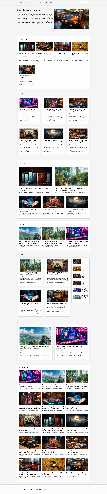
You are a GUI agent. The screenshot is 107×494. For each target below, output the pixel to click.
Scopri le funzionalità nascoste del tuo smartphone (84, 268)
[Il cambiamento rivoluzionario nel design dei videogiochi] (29, 133)
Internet (46, 2)
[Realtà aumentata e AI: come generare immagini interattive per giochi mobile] (53, 102)
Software (40, 2)
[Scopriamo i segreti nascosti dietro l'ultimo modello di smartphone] (44, 46)
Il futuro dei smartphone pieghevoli (28, 10)
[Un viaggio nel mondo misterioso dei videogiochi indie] (53, 133)
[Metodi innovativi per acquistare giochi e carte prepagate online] (29, 102)
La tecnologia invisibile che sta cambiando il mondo (29, 304)
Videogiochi (28, 2)
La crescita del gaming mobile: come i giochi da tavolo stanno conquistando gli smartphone (78, 110)
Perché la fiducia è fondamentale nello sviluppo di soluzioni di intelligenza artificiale (29, 243)
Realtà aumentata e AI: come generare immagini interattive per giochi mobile (52, 110)
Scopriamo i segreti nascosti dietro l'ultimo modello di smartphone (44, 54)
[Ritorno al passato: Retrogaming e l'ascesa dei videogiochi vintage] (78, 133)
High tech (34, 2)
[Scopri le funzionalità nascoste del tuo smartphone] (80, 46)
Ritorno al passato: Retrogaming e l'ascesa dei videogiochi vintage (78, 141)
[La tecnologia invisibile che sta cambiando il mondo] (30, 201)
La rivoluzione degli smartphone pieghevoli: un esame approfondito (61, 54)
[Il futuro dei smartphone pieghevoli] (71, 19)
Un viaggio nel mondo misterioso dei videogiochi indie (53, 141)
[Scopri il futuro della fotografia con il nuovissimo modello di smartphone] (27, 46)
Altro (51, 2)
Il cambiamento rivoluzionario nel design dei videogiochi (28, 141)
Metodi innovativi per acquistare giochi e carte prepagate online (29, 110)
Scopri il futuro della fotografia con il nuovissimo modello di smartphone (27, 54)
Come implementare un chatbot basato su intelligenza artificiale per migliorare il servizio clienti (53, 243)
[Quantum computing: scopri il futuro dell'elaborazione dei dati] (53, 201)
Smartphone (21, 2)
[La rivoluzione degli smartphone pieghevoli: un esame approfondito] (62, 46)
